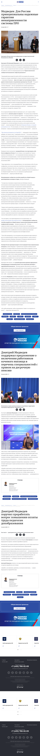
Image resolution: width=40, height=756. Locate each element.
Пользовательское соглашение (20, 743)
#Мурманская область (9, 592)
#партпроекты (6, 498)
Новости (14, 5)
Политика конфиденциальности (20, 744)
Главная (2, 5)
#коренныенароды (33, 498)
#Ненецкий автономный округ (19, 498)
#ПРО (20, 316)
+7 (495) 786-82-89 (20, 666)
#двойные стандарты (19, 319)
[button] (21, 714)
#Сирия (9, 319)
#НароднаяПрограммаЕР (30, 592)
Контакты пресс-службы (19, 661)
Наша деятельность (8, 5)
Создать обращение (20, 330)
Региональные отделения (32, 660)
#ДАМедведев (7, 496)
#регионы (19, 592)
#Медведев (5, 316)
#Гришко (20, 597)
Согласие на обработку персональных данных (20, 681)
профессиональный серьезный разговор (11, 220)
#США (35, 316)
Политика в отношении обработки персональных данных (20, 745)
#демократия (30, 319)
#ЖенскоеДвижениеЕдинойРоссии (28, 496)
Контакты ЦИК (5, 661)
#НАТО (12, 316)
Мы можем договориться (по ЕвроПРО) (11, 132)
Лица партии (17, 660)
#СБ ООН (28, 316)
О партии (4, 660)
